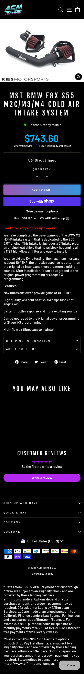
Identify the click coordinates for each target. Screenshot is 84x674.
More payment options (42, 211)
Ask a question (21, 349)
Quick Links (15, 512)
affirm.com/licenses (49, 619)
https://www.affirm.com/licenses (28, 663)
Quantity (42, 169)
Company (12, 522)
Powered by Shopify (42, 573)
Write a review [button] (42, 478)
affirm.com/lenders (18, 599)
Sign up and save (21, 503)
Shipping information (28, 340)
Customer (13, 531)
